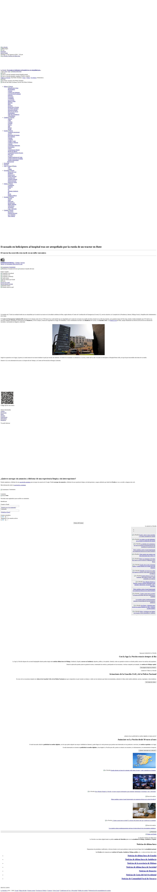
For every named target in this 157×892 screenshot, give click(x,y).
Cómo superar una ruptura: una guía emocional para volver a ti (147, 555)
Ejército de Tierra (12, 182)
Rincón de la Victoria (13, 107)
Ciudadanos (11, 185)
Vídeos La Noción (5, 77)
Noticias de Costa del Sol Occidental (141, 875)
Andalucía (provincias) (14, 132)
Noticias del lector (12, 213)
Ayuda (16, 890)
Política (6, 183)
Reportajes (10, 211)
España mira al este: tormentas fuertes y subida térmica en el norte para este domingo (143, 566)
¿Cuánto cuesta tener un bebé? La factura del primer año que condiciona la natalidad (144, 595)
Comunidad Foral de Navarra (15, 153)
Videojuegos (11, 206)
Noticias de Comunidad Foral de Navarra (139, 879)
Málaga (6, 86)
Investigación (11, 203)
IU (8, 189)
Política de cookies (83, 890)
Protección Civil (12, 172)
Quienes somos (31, 890)
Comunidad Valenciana (14, 145)
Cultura (10, 169)
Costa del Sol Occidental (14, 94)
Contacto (49, 890)
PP (8, 192)
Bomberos (10, 173)
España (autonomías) (13, 160)
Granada (10, 123)
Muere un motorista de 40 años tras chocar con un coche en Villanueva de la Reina (143, 560)
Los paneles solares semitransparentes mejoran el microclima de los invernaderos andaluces (144, 601)
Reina (2, 414)
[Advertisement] (50, 12)
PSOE (9, 194)
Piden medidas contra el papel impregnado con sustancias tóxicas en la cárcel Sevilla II (144, 550)
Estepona (10, 95)
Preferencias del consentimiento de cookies (100, 890)
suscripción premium (25, 482)
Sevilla (9, 129)
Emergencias (4, 417)
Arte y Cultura (8, 166)
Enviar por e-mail (5, 282)
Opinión (6, 210)
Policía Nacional (12, 176)
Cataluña (10, 144)
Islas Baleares (11, 136)
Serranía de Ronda (12, 110)
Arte (9, 167)
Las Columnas (11, 214)
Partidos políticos (12, 195)
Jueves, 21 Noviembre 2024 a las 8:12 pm (11, 264)
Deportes (6, 164)
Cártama (10, 91)
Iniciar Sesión (4, 53)
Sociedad (6, 197)
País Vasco (10, 154)
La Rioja (10, 155)
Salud (9, 200)
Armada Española (12, 179)
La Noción (3, 70)
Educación (10, 201)
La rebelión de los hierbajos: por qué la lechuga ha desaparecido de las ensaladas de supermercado (144, 545)
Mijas (9, 104)
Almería (10, 119)
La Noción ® (4, 890)
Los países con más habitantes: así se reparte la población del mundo (145, 540)
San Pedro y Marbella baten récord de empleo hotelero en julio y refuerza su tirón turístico (143, 607)
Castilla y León (12, 141)
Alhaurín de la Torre (13, 88)
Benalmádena (11, 89)
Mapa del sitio (22, 890)
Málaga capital (11, 101)
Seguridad (6, 170)
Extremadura (11, 147)
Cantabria (10, 139)
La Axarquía (11, 99)
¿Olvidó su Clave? (5, 512)
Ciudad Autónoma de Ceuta (15, 157)
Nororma (10, 105)
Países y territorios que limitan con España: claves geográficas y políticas (144, 612)
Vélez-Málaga (11, 116)
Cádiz (9, 120)
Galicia (10, 148)
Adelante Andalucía (13, 191)
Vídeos (28, 77)
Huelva (10, 125)
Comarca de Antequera (14, 92)
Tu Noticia (33, 77)
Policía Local (11, 175)
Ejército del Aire (12, 181)
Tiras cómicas (11, 216)
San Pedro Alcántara (16, 77)
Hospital (3, 415)
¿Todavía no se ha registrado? (8, 507)
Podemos (10, 186)
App (9, 71)
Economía (6, 163)
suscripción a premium (20, 485)
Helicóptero (4, 418)
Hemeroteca (40, 77)
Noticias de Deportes (147, 871)
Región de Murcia (12, 151)
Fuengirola (10, 97)
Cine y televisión (12, 208)
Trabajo (3, 411)
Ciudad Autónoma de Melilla (15, 158)
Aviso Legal (56, 890)
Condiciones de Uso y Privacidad (68, 890)
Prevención (3, 413)
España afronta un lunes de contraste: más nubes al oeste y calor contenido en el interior (145, 577)
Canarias (10, 138)
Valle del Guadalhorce (13, 114)
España (6, 130)
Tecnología (11, 207)
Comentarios (12, 267)
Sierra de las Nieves (13, 111)
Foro (6, 71)
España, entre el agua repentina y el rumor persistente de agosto (147, 535)
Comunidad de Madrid (14, 150)
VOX (9, 188)
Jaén (9, 126)
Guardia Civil (11, 178)
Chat (2, 71)
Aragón (10, 133)
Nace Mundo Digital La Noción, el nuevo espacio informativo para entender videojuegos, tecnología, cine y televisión (144, 584)
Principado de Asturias (13, 135)
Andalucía (7, 117)
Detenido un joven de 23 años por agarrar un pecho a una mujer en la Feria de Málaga (143, 572)
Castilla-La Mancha (13, 142)
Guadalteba (11, 98)
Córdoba (10, 122)
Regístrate (3, 51)
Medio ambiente (12, 204)
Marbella (10, 102)
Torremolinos (11, 113)
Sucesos (10, 198)
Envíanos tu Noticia (41, 890)
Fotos (24, 77)
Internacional (10, 161)
